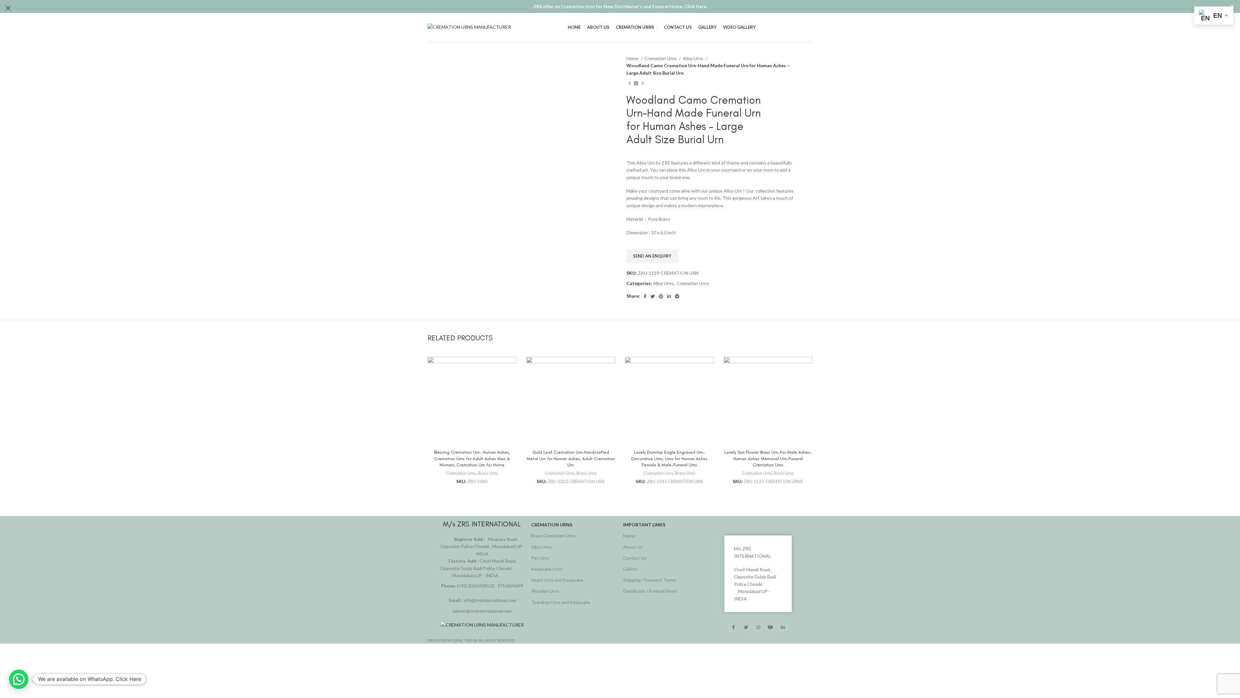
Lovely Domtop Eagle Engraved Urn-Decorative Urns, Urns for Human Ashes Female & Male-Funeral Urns (669, 458)
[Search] (812, 27)
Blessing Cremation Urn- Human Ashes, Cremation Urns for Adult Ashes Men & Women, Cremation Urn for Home (472, 458)
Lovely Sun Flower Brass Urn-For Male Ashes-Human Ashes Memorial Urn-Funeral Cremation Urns (768, 458)
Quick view (512, 367)
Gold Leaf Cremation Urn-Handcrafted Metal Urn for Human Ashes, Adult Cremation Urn (571, 458)
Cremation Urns (461, 473)
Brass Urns (488, 473)
